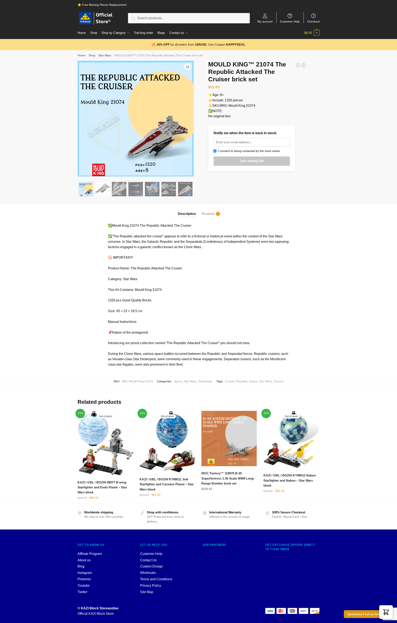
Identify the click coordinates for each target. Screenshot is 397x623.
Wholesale (148, 572)
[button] (386, 612)
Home (81, 55)
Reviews (208, 214)
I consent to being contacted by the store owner (248, 151)
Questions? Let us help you (367, 614)
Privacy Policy (150, 585)
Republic (242, 381)
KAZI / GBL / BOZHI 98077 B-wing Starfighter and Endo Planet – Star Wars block (102, 487)
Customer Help (290, 21)
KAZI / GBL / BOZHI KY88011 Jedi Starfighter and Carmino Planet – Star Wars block (167, 484)
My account (265, 21)
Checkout (313, 21)
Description (187, 214)
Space (178, 381)
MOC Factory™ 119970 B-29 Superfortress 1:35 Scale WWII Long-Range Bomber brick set (228, 478)
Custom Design (151, 566)
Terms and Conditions (156, 579)
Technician (205, 381)
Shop (91, 55)
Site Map (146, 592)
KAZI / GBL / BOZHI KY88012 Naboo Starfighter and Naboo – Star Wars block (289, 480)
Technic (278, 381)
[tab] (187, 210)
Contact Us (148, 560)
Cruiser (229, 381)
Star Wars (104, 55)
